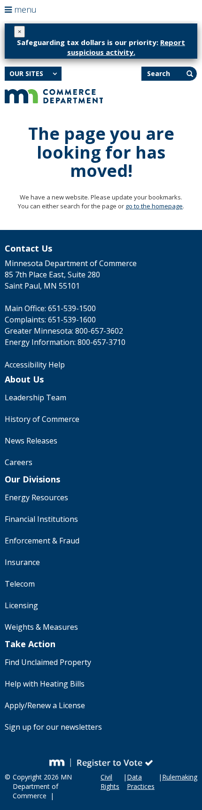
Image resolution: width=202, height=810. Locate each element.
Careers (18, 462)
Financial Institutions (41, 519)
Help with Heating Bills (45, 684)
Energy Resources (36, 497)
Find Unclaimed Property (48, 662)
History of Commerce (42, 419)
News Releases (31, 441)
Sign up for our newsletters (53, 727)
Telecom (20, 584)
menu (24, 9)
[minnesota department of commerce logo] (54, 95)
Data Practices (141, 781)
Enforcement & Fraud (42, 540)
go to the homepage (154, 206)
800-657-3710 (101, 342)
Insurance (22, 562)
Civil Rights (110, 781)
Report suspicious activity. (126, 47)
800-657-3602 (99, 331)
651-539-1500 (72, 308)
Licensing (21, 605)
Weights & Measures (41, 627)
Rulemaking (179, 776)
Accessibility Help (35, 364)
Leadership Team (35, 397)
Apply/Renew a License (45, 705)
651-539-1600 (72, 319)
